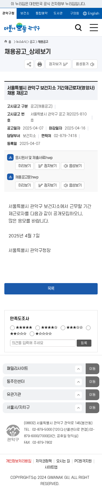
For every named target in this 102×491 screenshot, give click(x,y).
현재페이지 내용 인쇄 (39, 64)
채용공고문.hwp (26, 177)
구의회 (74, 13)
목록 (51, 288)
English (93, 13)
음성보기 (75, 166)
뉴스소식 (21, 42)
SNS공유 (29, 64)
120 (57, 430)
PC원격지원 (83, 461)
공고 (32, 42)
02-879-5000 (42, 430)
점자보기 (55, 64)
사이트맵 (51, 467)
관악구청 (8, 13)
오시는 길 (63, 461)
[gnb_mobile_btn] (94, 27)
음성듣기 (82, 64)
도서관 (58, 13)
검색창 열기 (78, 27)
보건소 (24, 13)
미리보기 (24, 166)
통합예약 (42, 13)
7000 (44, 436)
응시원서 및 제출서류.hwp (33, 158)
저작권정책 (43, 461)
